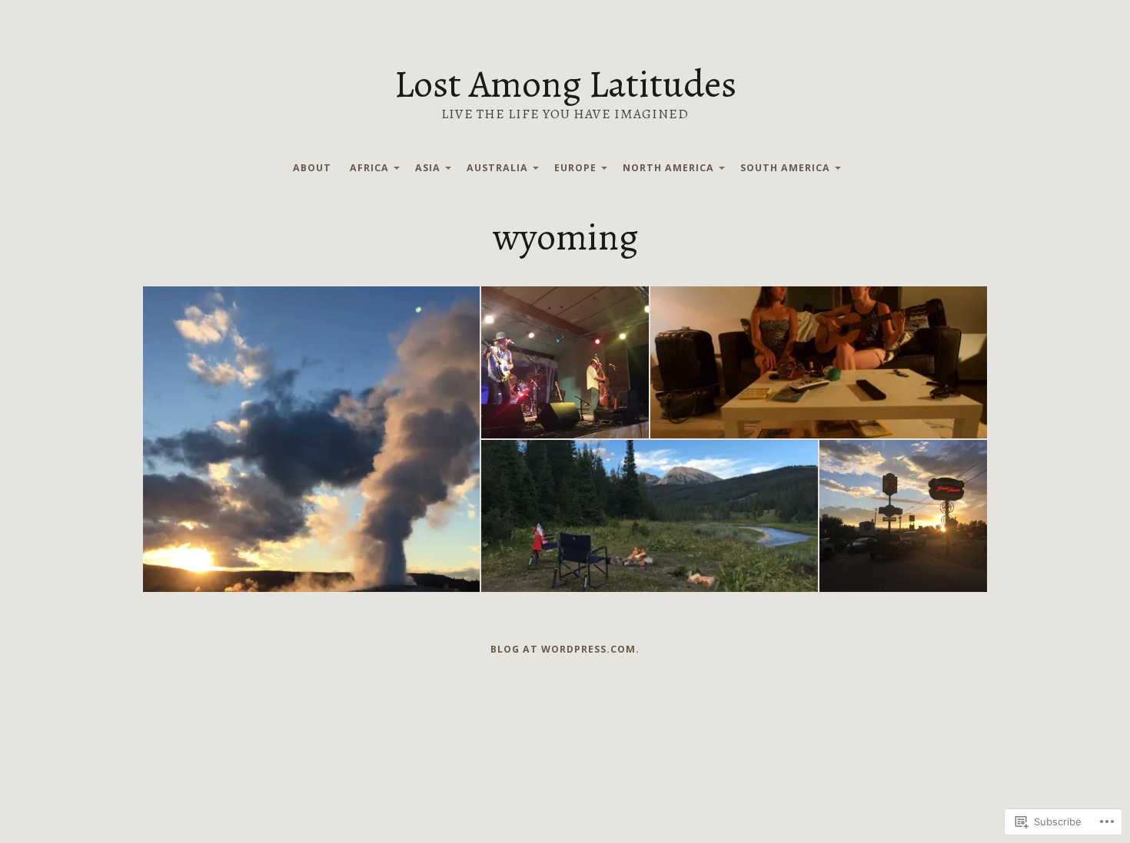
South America (785, 167)
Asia (427, 167)
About (312, 167)
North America (668, 167)
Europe (575, 167)
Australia (497, 167)
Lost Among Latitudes (565, 84)
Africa (369, 167)
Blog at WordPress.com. (565, 649)
